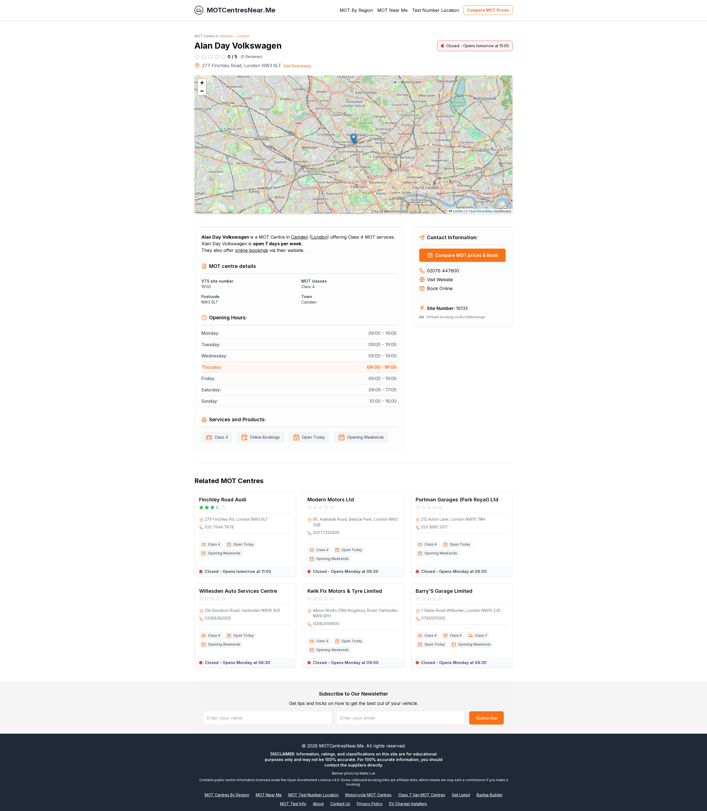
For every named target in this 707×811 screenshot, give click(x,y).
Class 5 (456, 635)
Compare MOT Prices (488, 10)
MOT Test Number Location (313, 794)
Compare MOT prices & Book (466, 255)
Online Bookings (265, 437)
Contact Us (340, 803)
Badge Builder (490, 794)
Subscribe (486, 718)
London (243, 36)
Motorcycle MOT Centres (368, 794)
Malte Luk (367, 773)
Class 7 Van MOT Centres (421, 794)
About (318, 803)
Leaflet (457, 211)
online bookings (251, 250)
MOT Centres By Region (227, 794)
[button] (353, 138)
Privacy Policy (369, 803)
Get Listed (461, 794)
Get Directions (297, 66)
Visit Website (440, 279)
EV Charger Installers (408, 803)
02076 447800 (443, 270)
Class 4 (221, 437)
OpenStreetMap (481, 211)
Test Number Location (435, 10)
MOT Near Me (392, 10)
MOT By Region (356, 10)
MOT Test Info (293, 803)
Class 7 (481, 635)
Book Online (440, 288)
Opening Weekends (365, 437)
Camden (226, 36)
